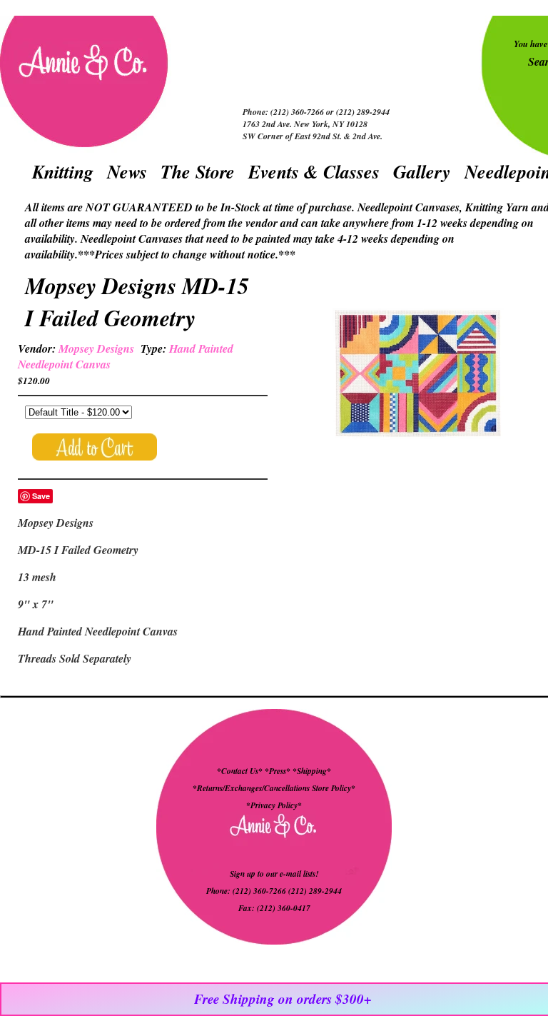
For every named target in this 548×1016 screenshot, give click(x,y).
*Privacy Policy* (274, 805)
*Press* (279, 771)
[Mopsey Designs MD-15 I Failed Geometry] (418, 375)
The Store (198, 171)
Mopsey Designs (96, 348)
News (127, 171)
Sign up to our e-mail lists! (274, 874)
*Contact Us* (240, 771)
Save (41, 496)
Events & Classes (314, 171)
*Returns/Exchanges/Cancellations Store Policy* (274, 788)
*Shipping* (312, 771)
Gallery (422, 171)
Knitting (62, 171)
